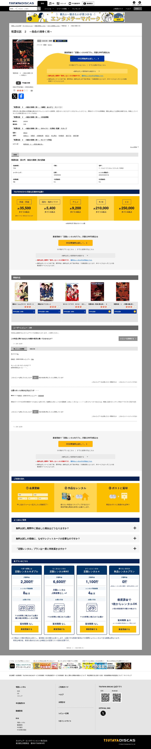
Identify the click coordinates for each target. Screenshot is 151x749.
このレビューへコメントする (127, 382)
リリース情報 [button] (62, 8)
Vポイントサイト (65, 721)
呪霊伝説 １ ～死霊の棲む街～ (33, 144)
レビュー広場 (64, 713)
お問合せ (62, 702)
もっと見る (133, 147)
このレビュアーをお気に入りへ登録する (104, 382)
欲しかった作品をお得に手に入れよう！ (44, 661)
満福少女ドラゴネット (44, 304)
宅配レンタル (21, 722)
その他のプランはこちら (77, 65)
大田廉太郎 (40, 136)
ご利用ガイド (118, 8)
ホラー (50, 45)
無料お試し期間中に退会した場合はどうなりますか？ (42, 528)
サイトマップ (128, 675)
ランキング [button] (76, 8)
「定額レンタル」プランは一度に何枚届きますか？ (41, 548)
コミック (63, 3)
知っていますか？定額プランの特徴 (67, 661)
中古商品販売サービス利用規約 (54, 675)
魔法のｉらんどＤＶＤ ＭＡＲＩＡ (23, 304)
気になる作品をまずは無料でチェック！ (118, 661)
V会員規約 (18, 675)
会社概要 (11, 675)
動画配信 (90, 3)
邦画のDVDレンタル (40, 26)
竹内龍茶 (61, 136)
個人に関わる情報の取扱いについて (75, 675)
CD (53, 3)
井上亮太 (54, 136)
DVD (42, 3)
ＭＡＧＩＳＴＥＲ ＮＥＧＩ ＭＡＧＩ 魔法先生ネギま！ (81, 304)
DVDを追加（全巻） (18, 311)
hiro (32, 359)
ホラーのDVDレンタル (54, 26)
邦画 (44, 45)
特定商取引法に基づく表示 (95, 675)
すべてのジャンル (28, 26)
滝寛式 (33, 136)
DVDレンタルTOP (16, 26)
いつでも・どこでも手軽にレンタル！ (19, 661)
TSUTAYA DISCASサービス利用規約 (33, 675)
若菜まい (26, 136)
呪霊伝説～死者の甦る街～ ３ (98, 304)
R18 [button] (136, 8)
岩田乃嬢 (75, 136)
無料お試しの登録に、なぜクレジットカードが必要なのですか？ (48, 538)
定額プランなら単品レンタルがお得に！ (93, 661)
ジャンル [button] (48, 8)
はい (35, 377)
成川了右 (68, 136)
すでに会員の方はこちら (97, 65)
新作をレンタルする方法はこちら (92, 76)
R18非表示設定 (21, 730)
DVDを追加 (92, 311)
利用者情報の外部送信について (113, 675)
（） (32, 90)
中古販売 (19, 727)
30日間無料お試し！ (87, 58)
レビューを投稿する (127, 338)
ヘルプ (128, 8)
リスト (134, 4)
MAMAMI (41, 396)
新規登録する (26, 629)
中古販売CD (76, 3)
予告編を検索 (26, 83)
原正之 (25, 133)
